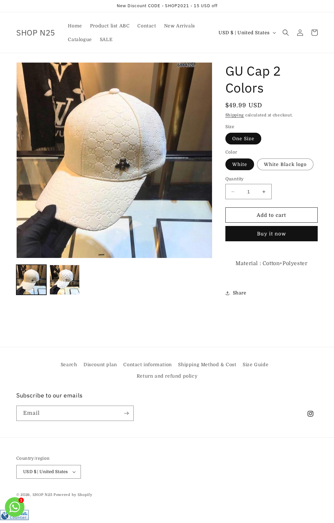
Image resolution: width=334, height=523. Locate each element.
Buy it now (271, 234)
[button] (286, 32)
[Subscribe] (126, 413)
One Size (243, 138)
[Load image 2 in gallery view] (65, 280)
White (239, 164)
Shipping (234, 115)
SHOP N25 (43, 495)
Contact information (147, 364)
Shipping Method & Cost (207, 364)
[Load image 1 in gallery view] (31, 280)
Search (69, 364)
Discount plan (100, 364)
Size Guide (255, 364)
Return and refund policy (167, 376)
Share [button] (240, 292)
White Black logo (285, 164)
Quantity (234, 178)
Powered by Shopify (72, 495)
